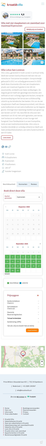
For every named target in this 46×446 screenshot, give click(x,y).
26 (33, 266)
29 (12, 270)
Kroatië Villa (9, 419)
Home (7, 408)
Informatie (9, 412)
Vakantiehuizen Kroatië (13, 421)
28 (7, 270)
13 (39, 257)
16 (18, 261)
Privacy (25, 412)
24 (23, 266)
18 (28, 261)
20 (39, 261)
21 (7, 266)
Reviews (34, 184)
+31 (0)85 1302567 (29, 386)
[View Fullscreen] (42, 348)
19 (33, 261)
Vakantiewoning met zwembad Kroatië (19, 425)
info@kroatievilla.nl (24, 390)
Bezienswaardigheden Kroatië (16, 435)
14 (7, 261)
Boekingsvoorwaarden (31, 408)
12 (33, 257)
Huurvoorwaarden (29, 410)
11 (28, 257)
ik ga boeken (32, 330)
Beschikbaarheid (9, 184)
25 (28, 266)
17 (23, 261)
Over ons (8, 410)
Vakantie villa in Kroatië (13, 427)
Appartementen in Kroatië (14, 433)
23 (18, 266)
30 (18, 270)
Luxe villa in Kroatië (12, 429)
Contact (26, 414)
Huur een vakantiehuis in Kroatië (17, 423)
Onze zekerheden (11, 414)
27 (39, 266)
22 (12, 266)
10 (23, 257)
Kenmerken (23, 184)
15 (12, 261)
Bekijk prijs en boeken (35, 29)
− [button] (42, 364)
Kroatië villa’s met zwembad (15, 431)
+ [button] (42, 361)
